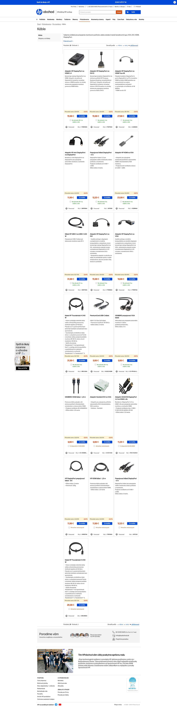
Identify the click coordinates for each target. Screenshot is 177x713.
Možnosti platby (42, 683)
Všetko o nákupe (120, 6)
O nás (129, 6)
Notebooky (50, 19)
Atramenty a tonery (97, 19)
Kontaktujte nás (42, 691)
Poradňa (40, 694)
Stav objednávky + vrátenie (46, 686)
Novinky (141, 19)
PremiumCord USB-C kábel (99, 315)
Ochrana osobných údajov (45, 699)
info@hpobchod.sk (122, 635)
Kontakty (81, 6)
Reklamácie (41, 688)
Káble (40, 35)
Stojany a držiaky (44, 38)
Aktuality (61, 686)
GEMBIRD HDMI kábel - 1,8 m (75, 397)
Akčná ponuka (62, 683)
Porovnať (71, 127)
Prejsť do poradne (122, 639)
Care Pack (120, 19)
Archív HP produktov (43, 696)
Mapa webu (118, 705)
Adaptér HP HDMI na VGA (124, 153)
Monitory (59, 19)
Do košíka (82, 116)
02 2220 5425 (120, 632)
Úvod (39, 24)
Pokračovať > (68, 41)
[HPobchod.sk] (39, 12)
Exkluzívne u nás (131, 19)
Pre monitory (57, 24)
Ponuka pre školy (63, 695)
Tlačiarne (67, 19)
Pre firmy (73, 6)
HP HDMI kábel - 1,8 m (98, 478)
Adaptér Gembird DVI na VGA (100, 397)
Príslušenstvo (84, 19)
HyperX (108, 19)
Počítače (42, 19)
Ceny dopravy (41, 680)
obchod (48, 11)
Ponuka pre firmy (63, 692)
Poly (114, 19)
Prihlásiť (138, 6)
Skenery (75, 19)
